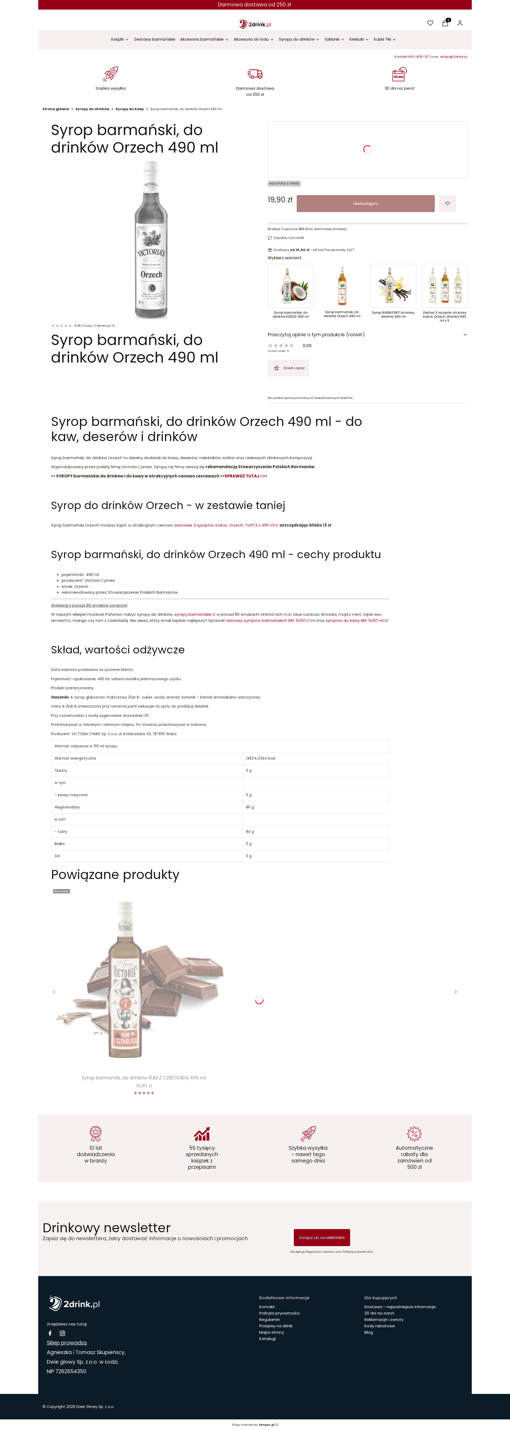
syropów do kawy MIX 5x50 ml (355, 620)
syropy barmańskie (193, 614)
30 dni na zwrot (379, 1313)
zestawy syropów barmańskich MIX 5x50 (265, 620)
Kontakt (267, 1307)
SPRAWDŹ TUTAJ (241, 476)
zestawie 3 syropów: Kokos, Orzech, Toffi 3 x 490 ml (224, 525)
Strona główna (55, 109)
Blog (368, 1332)
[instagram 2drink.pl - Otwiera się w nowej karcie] (62, 1333)
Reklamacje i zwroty (383, 1319)
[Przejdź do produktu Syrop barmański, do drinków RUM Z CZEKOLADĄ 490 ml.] (144, 980)
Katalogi (267, 1338)
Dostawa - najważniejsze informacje (400, 1307)
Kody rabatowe (379, 1326)
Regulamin (269, 1319)
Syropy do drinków (92, 109)
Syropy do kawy (130, 109)
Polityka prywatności (279, 1313)
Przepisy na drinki (275, 1326)
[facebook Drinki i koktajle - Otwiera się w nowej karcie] (50, 1333)
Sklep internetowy (253, 1425)
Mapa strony (271, 1332)
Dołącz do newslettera (322, 1237)
